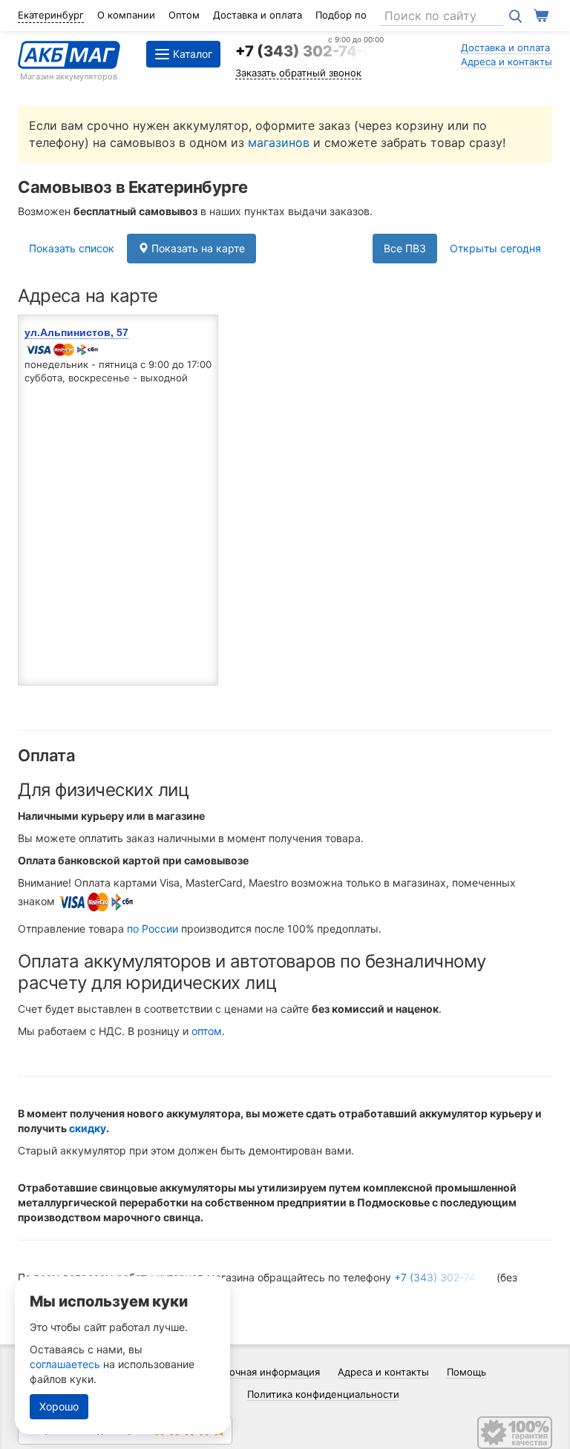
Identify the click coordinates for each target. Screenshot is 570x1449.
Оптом (184, 15)
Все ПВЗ (405, 248)
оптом (206, 1031)
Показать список (71, 248)
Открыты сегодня (495, 248)
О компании (126, 15)
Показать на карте (196, 248)
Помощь (466, 1372)
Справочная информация (260, 1372)
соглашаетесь (65, 1364)
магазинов (278, 142)
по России (152, 928)
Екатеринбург (51, 15)
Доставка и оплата (257, 15)
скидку (87, 1128)
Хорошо (59, 1406)
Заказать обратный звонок (298, 73)
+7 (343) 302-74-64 (309, 51)
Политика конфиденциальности (323, 1394)
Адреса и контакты (506, 62)
